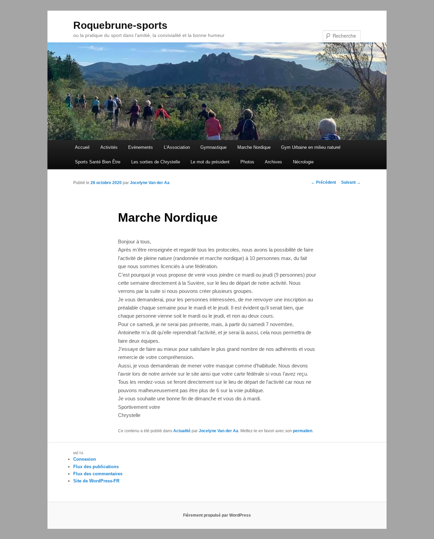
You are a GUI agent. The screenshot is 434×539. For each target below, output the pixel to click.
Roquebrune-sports (120, 25)
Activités (109, 147)
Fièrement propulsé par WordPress (217, 515)
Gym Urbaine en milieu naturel (310, 147)
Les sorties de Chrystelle (155, 161)
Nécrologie (303, 161)
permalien (302, 430)
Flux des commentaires (97, 473)
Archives (273, 161)
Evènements (140, 147)
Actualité (182, 430)
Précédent (323, 182)
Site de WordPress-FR (96, 480)
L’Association (177, 147)
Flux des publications (96, 466)
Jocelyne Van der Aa (150, 182)
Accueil (82, 147)
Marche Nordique (254, 147)
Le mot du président (210, 161)
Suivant (351, 182)
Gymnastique (213, 147)
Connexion (84, 459)
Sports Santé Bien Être (97, 161)
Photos (247, 161)
